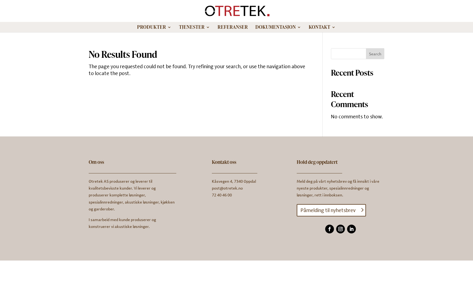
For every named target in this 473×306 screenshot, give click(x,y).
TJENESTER (192, 27)
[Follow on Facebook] (329, 229)
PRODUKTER (151, 27)
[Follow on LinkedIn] (351, 229)
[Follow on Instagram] (340, 229)
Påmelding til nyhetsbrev (328, 210)
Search (375, 53)
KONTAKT (319, 27)
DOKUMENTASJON (275, 27)
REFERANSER (233, 27)
